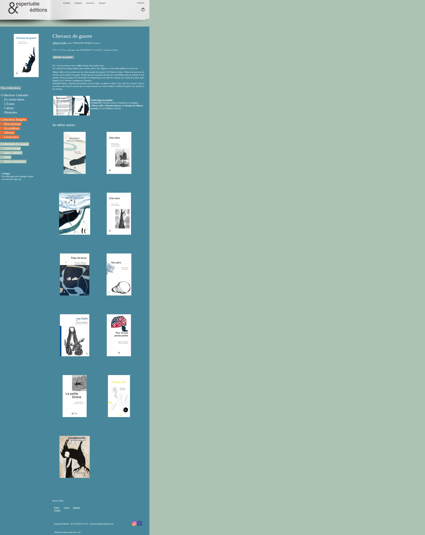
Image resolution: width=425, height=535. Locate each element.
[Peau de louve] (74, 294)
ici (20, 179)
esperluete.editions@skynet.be (101, 524)
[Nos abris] (119, 294)
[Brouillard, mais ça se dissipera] (75, 172)
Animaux (76, 507)
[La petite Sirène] (75, 415)
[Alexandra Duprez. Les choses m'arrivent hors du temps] (74, 476)
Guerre (66, 507)
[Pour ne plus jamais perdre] (119, 355)
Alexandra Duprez (83, 43)
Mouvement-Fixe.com (72, 532)
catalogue (78, 3)
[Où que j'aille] (119, 415)
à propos (102, 3)
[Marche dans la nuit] (74, 233)
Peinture (57, 510)
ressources (90, 3)
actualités (66, 3)
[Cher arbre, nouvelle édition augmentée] (119, 172)
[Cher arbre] (119, 233)
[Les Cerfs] (74, 355)
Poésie (56, 507)
